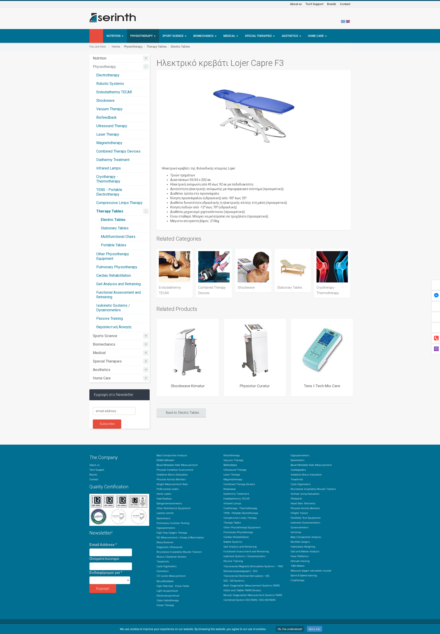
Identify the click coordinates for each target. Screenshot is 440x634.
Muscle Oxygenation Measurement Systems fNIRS (252, 595)
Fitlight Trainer (299, 513)
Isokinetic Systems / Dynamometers (113, 307)
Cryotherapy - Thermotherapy (108, 179)
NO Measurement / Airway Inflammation (180, 537)
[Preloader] (187, 349)
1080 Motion (298, 565)
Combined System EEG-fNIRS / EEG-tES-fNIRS (249, 600)
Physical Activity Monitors (171, 479)
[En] (348, 21)
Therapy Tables (157, 46)
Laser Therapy (107, 134)
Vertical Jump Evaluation (305, 493)
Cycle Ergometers (167, 566)
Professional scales (168, 489)
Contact (345, 4)
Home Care (316, 36)
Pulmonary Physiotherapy (116, 267)
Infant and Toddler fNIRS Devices (242, 590)
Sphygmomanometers (169, 503)
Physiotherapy (141, 36)
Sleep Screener (165, 542)
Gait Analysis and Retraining (118, 284)
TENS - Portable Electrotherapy (109, 192)
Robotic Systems (110, 83)
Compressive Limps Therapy (119, 203)
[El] (343, 21)
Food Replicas (164, 498)
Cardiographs (298, 469)
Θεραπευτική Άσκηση (113, 327)
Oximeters (163, 571)
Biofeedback (106, 117)
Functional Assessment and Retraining (246, 551)
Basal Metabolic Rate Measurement (177, 465)
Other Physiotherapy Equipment (112, 256)
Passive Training (109, 318)
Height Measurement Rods (172, 484)
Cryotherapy (297, 580)
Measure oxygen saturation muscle (311, 570)
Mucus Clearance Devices (172, 556)
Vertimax (296, 532)
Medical (229, 36)
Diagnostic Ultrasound (169, 547)
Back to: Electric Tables (182, 412)
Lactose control (165, 513)
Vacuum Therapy (109, 109)
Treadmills (163, 561)
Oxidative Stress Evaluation (172, 474)
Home (116, 46)
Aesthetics (290, 36)
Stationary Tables (115, 228)
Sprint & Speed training (304, 575)
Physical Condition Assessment (175, 469)
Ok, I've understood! (290, 629)
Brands (331, 4)
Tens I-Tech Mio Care (322, 386)
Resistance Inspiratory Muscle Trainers (179, 552)
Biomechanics (203, 36)
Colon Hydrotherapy (168, 600)
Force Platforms (300, 556)
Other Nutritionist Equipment (174, 508)
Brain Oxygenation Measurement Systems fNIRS (251, 585)
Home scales (164, 493)
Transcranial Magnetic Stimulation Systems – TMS (253, 566)
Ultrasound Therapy (111, 126)
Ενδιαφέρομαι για (105, 573)
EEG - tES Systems (234, 580)
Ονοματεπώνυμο (104, 559)
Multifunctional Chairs (118, 236)
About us (296, 4)
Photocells (296, 498)
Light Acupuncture (167, 590)
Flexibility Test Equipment (306, 517)
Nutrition (114, 36)
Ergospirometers (166, 528)
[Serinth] (112, 17)
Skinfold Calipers (300, 541)
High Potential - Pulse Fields (173, 586)
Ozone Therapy (165, 605)
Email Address (103, 545)
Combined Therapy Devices (118, 151)
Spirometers (163, 518)
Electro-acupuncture (168, 595)
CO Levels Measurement (171, 576)
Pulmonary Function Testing (173, 523)
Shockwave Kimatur (188, 386)
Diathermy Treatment (112, 160)
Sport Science (173, 36)
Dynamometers (300, 527)
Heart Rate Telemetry (303, 503)
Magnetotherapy (109, 143)
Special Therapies (258, 36)
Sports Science (105, 336)
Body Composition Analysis (172, 455)
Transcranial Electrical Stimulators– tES (246, 576)
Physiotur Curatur (255, 386)
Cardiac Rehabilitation (113, 275)
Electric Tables (180, 46)
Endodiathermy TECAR (114, 92)
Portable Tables (113, 245)
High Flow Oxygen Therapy (172, 532)
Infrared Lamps (108, 168)
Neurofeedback (165, 581)
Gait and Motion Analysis (305, 551)
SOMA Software (165, 460)
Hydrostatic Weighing (303, 546)
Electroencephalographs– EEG (240, 571)
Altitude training (300, 561)
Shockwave (105, 100)
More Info (314, 629)
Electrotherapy (107, 75)
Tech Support (314, 4)
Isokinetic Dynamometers (305, 522)
